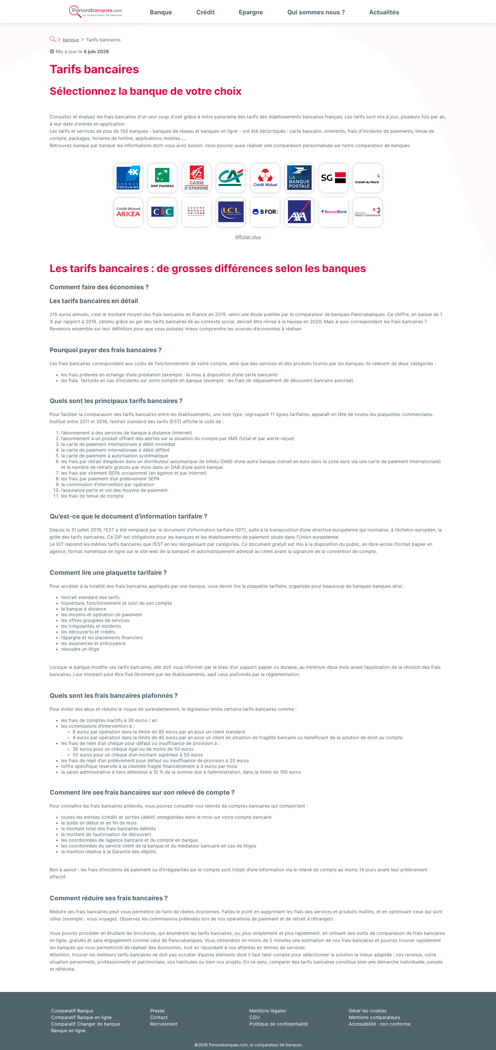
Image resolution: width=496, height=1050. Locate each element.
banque (71, 40)
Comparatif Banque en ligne (81, 1017)
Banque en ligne (68, 1030)
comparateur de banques (382, 145)
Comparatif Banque (72, 1011)
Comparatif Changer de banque (85, 1024)
